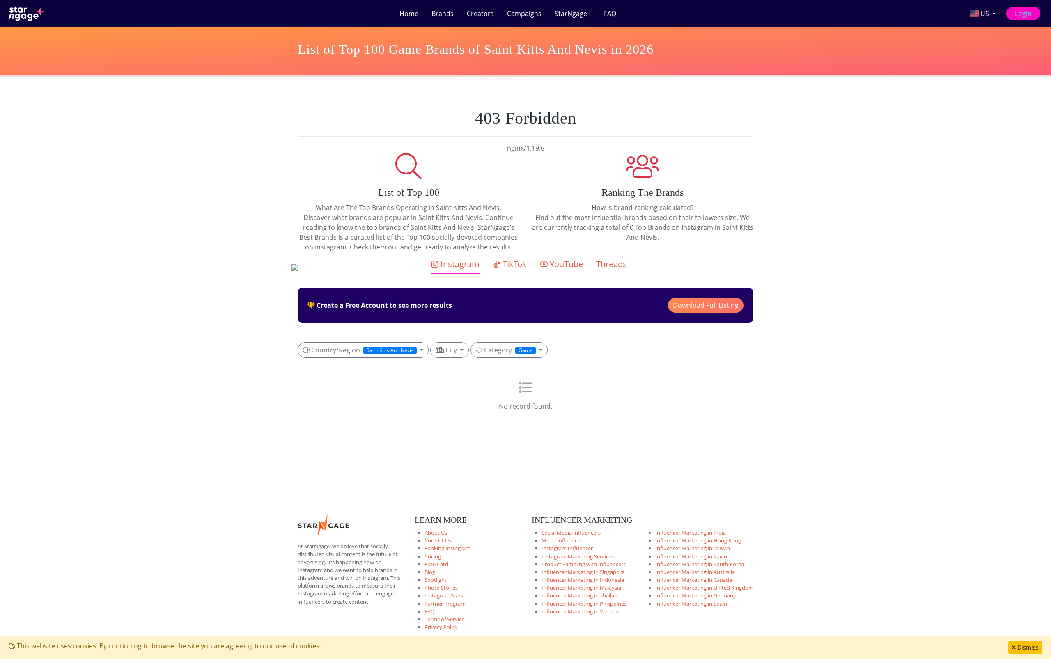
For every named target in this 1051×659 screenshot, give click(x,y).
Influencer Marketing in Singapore (583, 572)
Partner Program (445, 603)
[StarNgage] (26, 13)
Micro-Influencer (562, 540)
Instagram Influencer (567, 548)
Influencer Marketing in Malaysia (581, 587)
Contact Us (438, 540)
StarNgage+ (573, 13)
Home (408, 13)
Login (1023, 13)
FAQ (610, 13)
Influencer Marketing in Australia (695, 572)
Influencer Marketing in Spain (691, 603)
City (451, 350)
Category (507, 350)
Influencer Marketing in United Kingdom (704, 587)
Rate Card (436, 564)
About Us (436, 532)
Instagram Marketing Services (578, 556)
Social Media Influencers (571, 532)
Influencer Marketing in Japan (691, 556)
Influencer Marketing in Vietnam (581, 611)
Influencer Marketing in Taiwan (692, 548)
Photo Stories (441, 587)
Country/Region (361, 350)
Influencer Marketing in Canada (693, 579)
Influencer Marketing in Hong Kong (698, 540)
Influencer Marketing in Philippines (584, 603)
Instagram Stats (444, 595)
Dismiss (1027, 647)
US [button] (985, 13)
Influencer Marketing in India (690, 532)
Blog (430, 572)
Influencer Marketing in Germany (695, 595)
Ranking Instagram (447, 548)
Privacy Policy (441, 627)
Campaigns (524, 13)
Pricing (433, 556)
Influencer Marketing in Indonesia (583, 579)
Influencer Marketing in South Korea (699, 564)
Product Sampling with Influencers (584, 564)
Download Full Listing (706, 305)
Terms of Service (444, 619)
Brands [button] (442, 13)
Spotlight (436, 579)
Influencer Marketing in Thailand (581, 595)
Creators (480, 13)
